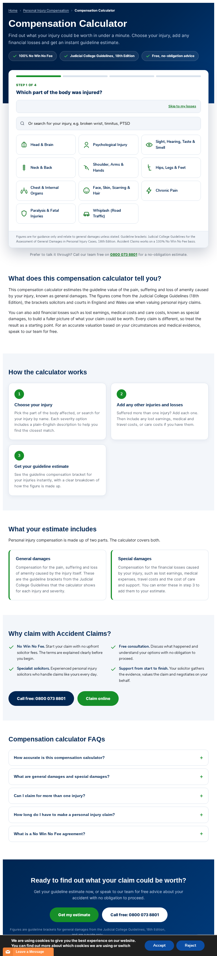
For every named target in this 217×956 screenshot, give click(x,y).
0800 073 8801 (123, 254)
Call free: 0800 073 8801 (41, 698)
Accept (159, 945)
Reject (190, 945)
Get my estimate (74, 914)
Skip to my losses (182, 106)
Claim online (98, 698)
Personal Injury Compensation (46, 10)
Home (13, 10)
